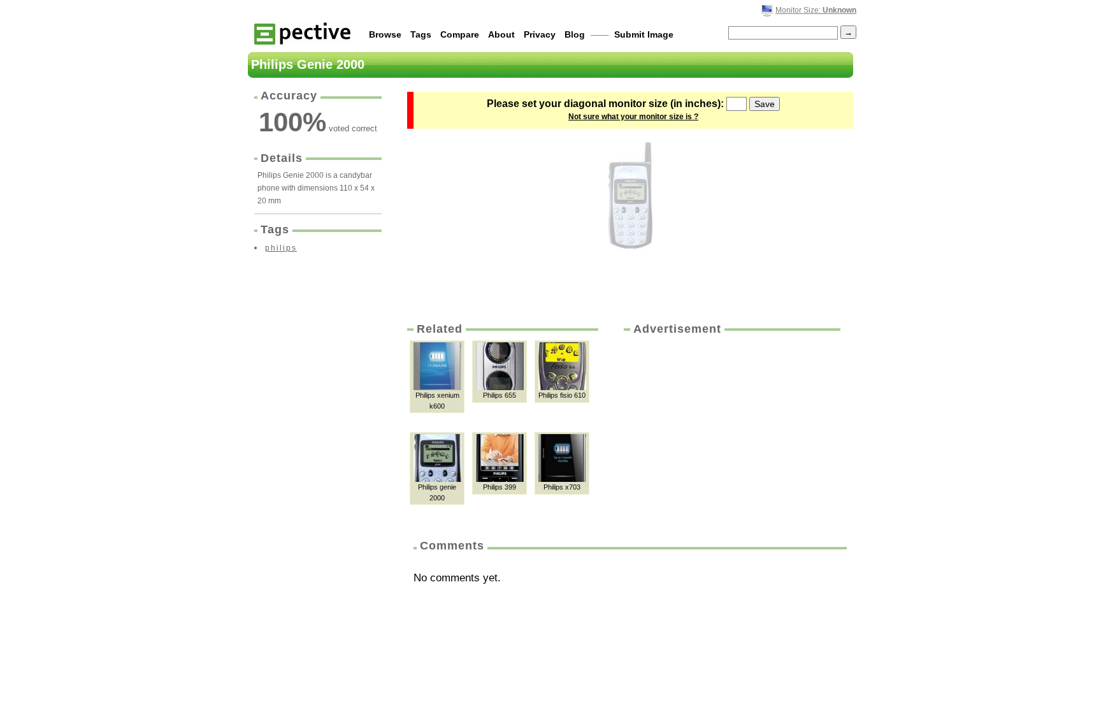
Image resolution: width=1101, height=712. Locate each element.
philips (281, 247)
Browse (385, 34)
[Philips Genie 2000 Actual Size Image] (630, 195)
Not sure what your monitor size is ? (633, 116)
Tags (420, 34)
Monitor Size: (815, 10)
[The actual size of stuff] (302, 33)
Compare (459, 34)
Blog (575, 34)
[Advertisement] (731, 433)
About (501, 34)
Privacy (540, 34)
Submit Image (643, 34)
